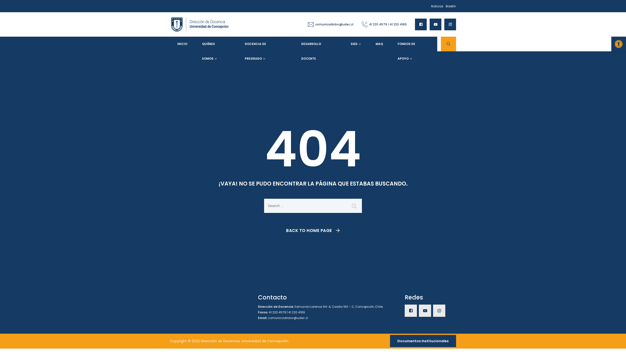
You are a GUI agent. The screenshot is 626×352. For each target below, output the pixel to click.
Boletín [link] (451, 6)
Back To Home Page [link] (309, 230)
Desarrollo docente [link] (311, 46)
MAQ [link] (379, 44)
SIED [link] (354, 44)
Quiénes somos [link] (208, 46)
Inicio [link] (182, 44)
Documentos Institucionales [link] (423, 341)
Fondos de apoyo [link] (406, 46)
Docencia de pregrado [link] (255, 46)
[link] (618, 44)
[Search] (354, 206)
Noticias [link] (437, 6)
